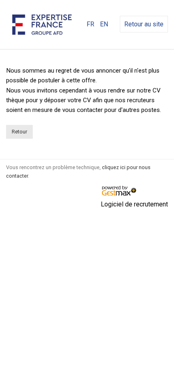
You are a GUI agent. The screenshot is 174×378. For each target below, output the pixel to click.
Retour (19, 132)
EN (104, 24)
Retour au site (143, 24)
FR (90, 24)
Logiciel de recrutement (134, 204)
